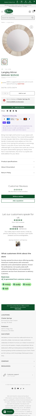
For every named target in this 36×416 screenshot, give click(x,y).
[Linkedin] (23, 388)
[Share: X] (10, 111)
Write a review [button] (18, 196)
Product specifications (9, 161)
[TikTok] (20, 388)
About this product (8, 167)
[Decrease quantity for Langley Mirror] (2, 93)
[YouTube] (18, 388)
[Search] (32, 18)
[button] (16, 249)
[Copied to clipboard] (16, 111)
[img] (18, 220)
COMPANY (5, 361)
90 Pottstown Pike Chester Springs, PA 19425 (9, 321)
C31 (2, 69)
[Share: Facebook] (7, 111)
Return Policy (6, 172)
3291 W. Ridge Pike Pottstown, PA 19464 (7, 329)
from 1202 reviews (18, 222)
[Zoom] (31, 27)
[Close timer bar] (34, 1)
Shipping (3, 77)
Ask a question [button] (18, 201)
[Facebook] (12, 388)
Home (3, 22)
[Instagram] (15, 388)
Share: (3, 110)
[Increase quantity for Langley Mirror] (7, 93)
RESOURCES (5, 366)
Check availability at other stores (15, 101)
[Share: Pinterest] (13, 111)
